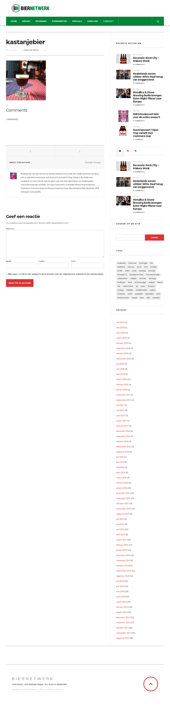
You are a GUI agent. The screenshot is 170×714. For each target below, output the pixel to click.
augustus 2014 (122, 576)
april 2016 (120, 472)
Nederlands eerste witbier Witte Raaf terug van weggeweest (148, 76)
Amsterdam (121, 263)
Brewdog (142, 271)
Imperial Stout (128, 286)
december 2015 (123, 493)
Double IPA (121, 282)
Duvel (130, 282)
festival (159, 282)
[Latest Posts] (120, 151)
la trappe (120, 290)
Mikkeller (130, 290)
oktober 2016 (122, 441)
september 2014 (123, 570)
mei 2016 (120, 467)
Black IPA (131, 267)
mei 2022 (120, 322)
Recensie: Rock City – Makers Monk (146, 59)
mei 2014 (120, 591)
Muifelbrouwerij (141, 290)
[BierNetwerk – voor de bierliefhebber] (30, 8)
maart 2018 (121, 379)
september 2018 (123, 358)
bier (151, 263)
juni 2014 (120, 586)
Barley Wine (132, 263)
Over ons (92, 21)
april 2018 (120, 374)
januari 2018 (121, 389)
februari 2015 (122, 544)
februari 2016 (122, 482)
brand (127, 271)
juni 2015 (120, 524)
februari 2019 (122, 343)
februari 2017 (122, 425)
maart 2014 (121, 601)
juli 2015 (120, 519)
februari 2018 (122, 384)
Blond (139, 267)
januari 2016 (121, 488)
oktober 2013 (122, 627)
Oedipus (152, 290)
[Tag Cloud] (136, 151)
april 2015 (120, 534)
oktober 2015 (122, 503)
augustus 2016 (122, 451)
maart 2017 (121, 420)
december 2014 (123, 555)
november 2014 (123, 560)
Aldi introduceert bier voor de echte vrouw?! (146, 116)
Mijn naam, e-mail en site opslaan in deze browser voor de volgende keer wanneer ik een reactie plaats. (56, 274)
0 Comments (139, 64)
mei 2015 (120, 529)
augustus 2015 (122, 513)
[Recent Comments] (128, 151)
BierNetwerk (33, 679)
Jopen (143, 286)
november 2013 (123, 622)
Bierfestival (121, 267)
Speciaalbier (149, 294)
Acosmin (58, 689)
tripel (142, 298)
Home (14, 21)
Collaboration (122, 278)
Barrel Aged (143, 263)
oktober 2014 (122, 565)
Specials (77, 21)
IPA (137, 286)
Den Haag (152, 278)
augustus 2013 (122, 638)
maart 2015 (121, 539)
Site (73, 261)
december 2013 (123, 617)
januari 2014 (121, 612)
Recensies (41, 21)
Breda (134, 271)
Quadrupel (138, 294)
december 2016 (123, 431)
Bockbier (153, 267)
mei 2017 (120, 410)
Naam (9, 261)
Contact (108, 21)
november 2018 (123, 348)
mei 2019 (120, 327)
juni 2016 (120, 462)
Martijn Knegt (32, 50)
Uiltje (148, 298)
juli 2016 (120, 457)
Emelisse (152, 282)
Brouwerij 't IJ (122, 274)
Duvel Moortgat (140, 282)
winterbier (156, 298)
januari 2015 (121, 550)
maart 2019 (121, 337)
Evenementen (59, 21)
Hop (118, 286)
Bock (146, 267)
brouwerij (151, 271)
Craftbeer (133, 278)
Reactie (10, 229)
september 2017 (123, 400)
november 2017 (123, 394)
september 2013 (123, 632)
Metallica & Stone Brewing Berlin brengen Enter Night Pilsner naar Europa (147, 97)
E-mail (42, 261)
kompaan (151, 286)
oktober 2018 (122, 353)
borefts (119, 271)
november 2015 (123, 498)
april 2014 (120, 596)
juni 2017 (120, 405)
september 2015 (123, 508)
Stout (158, 294)
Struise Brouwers (123, 298)
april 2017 (120, 415)
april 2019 (120, 332)
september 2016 (123, 446)
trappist (134, 298)
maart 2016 (121, 477)
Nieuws (26, 21)
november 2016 (123, 436)
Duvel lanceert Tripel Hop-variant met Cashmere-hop (145, 133)
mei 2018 (120, 369)
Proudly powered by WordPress (24, 689)
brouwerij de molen (136, 274)
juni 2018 (120, 363)
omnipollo (121, 294)
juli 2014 (120, 581)
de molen (142, 278)
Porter (130, 294)
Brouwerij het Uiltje (153, 274)
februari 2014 (122, 607)
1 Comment (138, 139)
